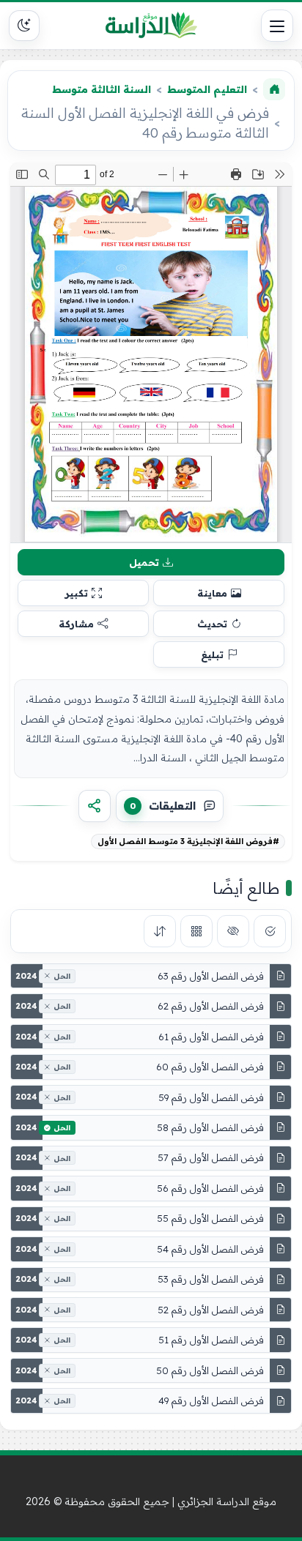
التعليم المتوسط (207, 89)
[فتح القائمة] (277, 26)
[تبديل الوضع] (24, 25)
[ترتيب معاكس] (160, 931)
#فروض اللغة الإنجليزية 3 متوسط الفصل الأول (188, 841)
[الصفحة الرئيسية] (274, 89)
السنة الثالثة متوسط (101, 89)
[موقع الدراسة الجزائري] (151, 25)
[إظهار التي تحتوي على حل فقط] (270, 931)
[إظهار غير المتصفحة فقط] (233, 931)
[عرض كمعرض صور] (196, 931)
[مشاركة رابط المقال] (94, 806)
